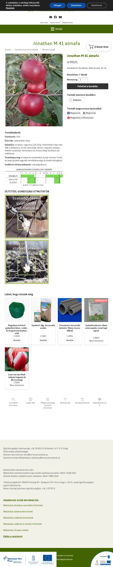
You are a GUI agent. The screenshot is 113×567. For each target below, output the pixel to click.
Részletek (10, 8)
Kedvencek (65, 403)
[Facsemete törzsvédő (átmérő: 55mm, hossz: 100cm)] (70, 310)
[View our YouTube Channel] (60, 17)
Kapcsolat (44, 23)
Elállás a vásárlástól (12, 536)
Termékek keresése (13, 404)
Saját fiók (30, 403)
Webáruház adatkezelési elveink (18, 511)
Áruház (8, 49)
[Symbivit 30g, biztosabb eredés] (43, 310)
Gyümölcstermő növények (26, 49)
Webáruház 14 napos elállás (16, 530)
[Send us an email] (50, 17)
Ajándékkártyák (99, 404)
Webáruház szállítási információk (18, 518)
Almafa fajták (48, 49)
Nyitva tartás (55, 23)
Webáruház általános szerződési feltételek (23, 505)
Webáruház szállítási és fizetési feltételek (22, 524)
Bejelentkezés (67, 23)
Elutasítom (76, 5)
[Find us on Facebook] (55, 17)
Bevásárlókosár (82, 403)
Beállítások (96, 5)
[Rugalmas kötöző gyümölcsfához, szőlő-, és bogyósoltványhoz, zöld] (17, 310)
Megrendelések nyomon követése (48, 405)
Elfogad (57, 5)
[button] (76, 100)
